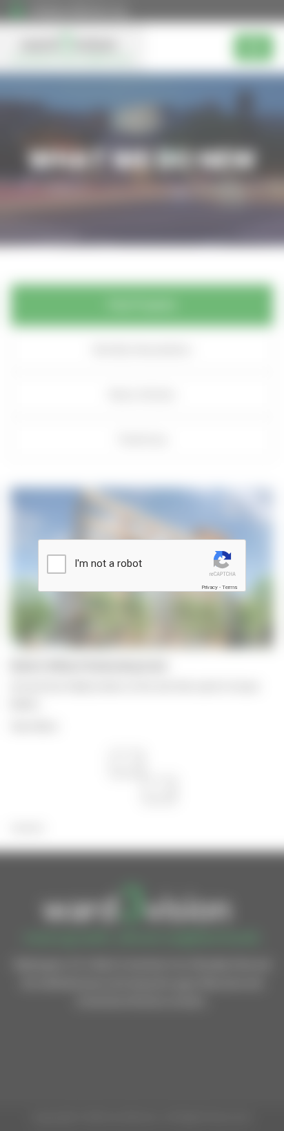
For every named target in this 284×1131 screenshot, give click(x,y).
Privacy (209, 587)
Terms (229, 587)
